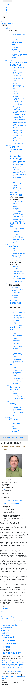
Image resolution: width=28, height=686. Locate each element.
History (14, 41)
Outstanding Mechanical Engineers (10, 624)
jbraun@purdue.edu (6, 489)
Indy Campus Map (16, 292)
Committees (15, 425)
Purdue (7, 3)
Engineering (9, 4)
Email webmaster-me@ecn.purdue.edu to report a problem (13, 676)
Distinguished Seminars (19, 278)
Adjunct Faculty (16, 257)
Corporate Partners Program (8, 617)
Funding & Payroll (17, 213)
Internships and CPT (18, 219)
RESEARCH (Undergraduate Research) (17, 95)
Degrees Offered (17, 162)
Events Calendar (16, 423)
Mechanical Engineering (7, 23)
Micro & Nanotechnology (19, 353)
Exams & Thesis (17, 211)
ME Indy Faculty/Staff (17, 287)
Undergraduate (9, 60)
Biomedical (16, 337)
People (7, 244)
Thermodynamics (17, 325)
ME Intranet (14, 419)
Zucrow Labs (16, 369)
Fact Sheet (14, 39)
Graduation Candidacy (18, 214)
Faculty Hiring (15, 430)
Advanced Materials (18, 335)
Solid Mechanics (17, 320)
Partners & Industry (15, 388)
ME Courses (16, 208)
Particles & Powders (18, 354)
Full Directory (15, 248)
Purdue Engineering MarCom (14, 671)
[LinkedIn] (6, 14)
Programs (14, 428)
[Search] (4, 17)
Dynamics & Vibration (18, 314)
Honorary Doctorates (18, 273)
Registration (16, 206)
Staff (13, 252)
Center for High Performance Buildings (14, 500)
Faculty (14, 250)
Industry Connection (6, 618)
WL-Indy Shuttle (16, 294)
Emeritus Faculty (16, 258)
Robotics (15, 358)
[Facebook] (6, 11)
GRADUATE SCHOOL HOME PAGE (17, 149)
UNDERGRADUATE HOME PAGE (18, 63)
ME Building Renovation (19, 409)
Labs (12, 365)
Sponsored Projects (18, 415)
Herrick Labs (16, 367)
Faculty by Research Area (18, 253)
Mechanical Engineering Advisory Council (11, 620)
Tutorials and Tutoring (18, 143)
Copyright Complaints (14, 665)
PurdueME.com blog (18, 130)
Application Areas (15, 328)
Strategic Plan (15, 57)
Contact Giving (17, 407)
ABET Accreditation (17, 55)
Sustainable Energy (18, 361)
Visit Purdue (16, 190)
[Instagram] (6, 7)
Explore (7, 640)
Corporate (7, 385)
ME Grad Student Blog (18, 201)
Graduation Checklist (18, 86)
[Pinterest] (14, 653)
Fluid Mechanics (17, 315)
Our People (14, 246)
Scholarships (16, 134)
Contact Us (15, 59)
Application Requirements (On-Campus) (18, 184)
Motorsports (16, 319)
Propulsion (15, 356)
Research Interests (8, 502)
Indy (6, 283)
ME (16, 437)
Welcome (14, 33)
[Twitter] (6, 12)
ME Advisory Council (17, 260)
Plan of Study (16, 210)
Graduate (7, 145)
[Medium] (19, 653)
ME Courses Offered (18, 164)
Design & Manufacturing (19, 312)
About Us (7, 28)
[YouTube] (6, 9)
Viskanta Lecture (17, 281)
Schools (14, 426)
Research (7, 298)
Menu (5, 25)
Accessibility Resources (8, 675)
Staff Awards (16, 275)
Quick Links (8, 1)
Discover (8, 637)
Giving (6, 401)
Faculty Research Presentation (11, 503)
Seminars (14, 49)
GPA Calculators (17, 85)
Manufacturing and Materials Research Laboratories (18, 378)
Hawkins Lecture (17, 279)
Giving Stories (16, 411)
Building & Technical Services (19, 54)
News (13, 38)
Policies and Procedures (19, 114)
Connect (7, 643)
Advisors (15, 70)
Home (6, 27)
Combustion (16, 338)
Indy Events (15, 295)
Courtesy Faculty (16, 255)
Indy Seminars (15, 297)
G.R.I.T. (14, 88)
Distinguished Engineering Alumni (9, 625)
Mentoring (15, 106)
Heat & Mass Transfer (18, 317)
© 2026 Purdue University (9, 661)
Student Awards (17, 142)
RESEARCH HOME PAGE (15, 302)
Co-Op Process (17, 104)
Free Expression (12, 664)
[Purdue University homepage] (6, 21)
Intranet (7, 417)
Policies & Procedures (18, 221)
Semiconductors (17, 359)
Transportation (17, 363)
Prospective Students (15, 157)
